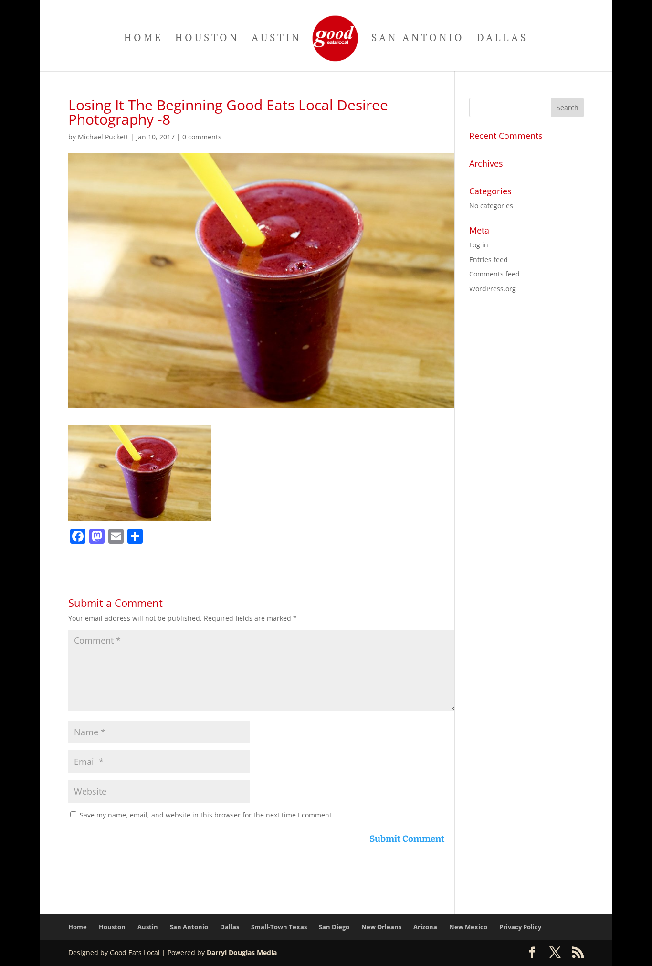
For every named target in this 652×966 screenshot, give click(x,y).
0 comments (201, 136)
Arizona (425, 927)
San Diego (334, 927)
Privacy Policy (520, 927)
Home (143, 39)
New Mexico (468, 927)
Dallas (502, 39)
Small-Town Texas (279, 927)
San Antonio (417, 39)
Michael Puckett (103, 136)
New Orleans (381, 927)
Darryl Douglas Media (242, 952)
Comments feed (494, 273)
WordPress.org (492, 288)
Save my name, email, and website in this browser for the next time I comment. (207, 814)
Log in (478, 244)
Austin (276, 39)
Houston (207, 39)
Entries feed (488, 259)
